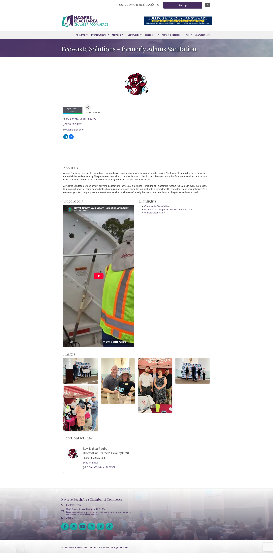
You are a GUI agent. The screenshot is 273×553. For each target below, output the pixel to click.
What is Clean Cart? (154, 212)
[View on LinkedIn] (65, 138)
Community (133, 35)
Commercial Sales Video (156, 206)
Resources (150, 35)
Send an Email (90, 462)
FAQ (187, 35)
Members (116, 35)
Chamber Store (202, 35)
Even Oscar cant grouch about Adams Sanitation (168, 209)
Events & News (98, 35)
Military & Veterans (171, 35)
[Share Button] (88, 107)
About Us (80, 35)
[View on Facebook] (71, 138)
